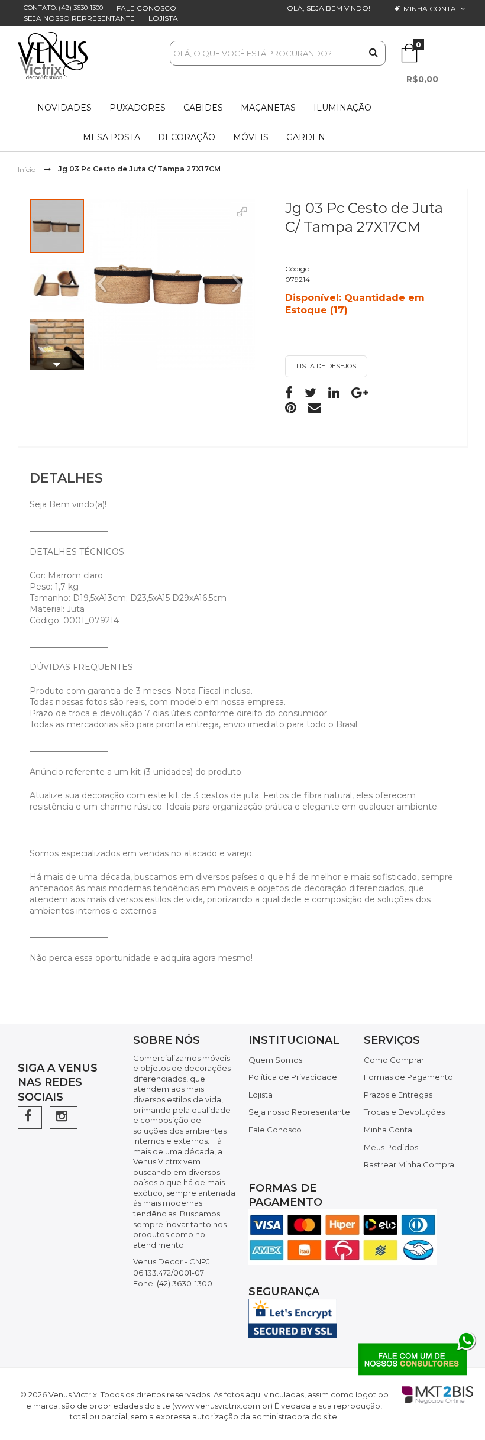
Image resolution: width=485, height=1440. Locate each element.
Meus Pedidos (391, 1147)
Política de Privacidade (292, 1077)
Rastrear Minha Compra (409, 1164)
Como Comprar (394, 1059)
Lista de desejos (326, 366)
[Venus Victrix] (53, 55)
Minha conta (429, 8)
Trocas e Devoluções (404, 1112)
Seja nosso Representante (79, 18)
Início (26, 168)
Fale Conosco (146, 8)
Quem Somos (275, 1059)
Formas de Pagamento (408, 1077)
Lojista (163, 18)
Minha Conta (388, 1129)
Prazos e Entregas (398, 1094)
